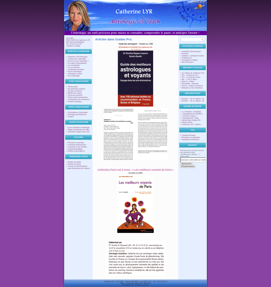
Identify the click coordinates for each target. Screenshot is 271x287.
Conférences (187, 58)
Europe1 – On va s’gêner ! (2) (193, 101)
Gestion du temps (74, 162)
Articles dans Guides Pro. (191, 120)
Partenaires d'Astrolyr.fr (190, 140)
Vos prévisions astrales (76, 89)
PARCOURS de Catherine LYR (78, 40)
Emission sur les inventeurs (192, 88)
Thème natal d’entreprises (78, 97)
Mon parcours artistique (75, 42)
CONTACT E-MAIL (73, 46)
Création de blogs (188, 135)
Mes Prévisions (187, 62)
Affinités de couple (75, 93)
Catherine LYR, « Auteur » (192, 124)
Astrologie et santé (75, 74)
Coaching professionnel (77, 145)
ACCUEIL (70, 38)
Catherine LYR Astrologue (78, 57)
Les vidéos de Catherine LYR (193, 73)
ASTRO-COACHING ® (76, 151)
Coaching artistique (75, 149)
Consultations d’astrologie (78, 112)
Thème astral (73, 87)
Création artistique (75, 102)
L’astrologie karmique (76, 69)
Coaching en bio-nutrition (77, 147)
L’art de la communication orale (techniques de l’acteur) (79, 167)
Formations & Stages (190, 60)
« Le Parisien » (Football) (191, 112)
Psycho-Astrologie (75, 72)
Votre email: (184, 156)
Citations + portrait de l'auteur (193, 56)
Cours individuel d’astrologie (79, 128)
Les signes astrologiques (77, 63)
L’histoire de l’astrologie (77, 59)
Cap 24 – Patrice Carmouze (192, 86)
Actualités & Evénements (191, 52)
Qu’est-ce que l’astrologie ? (78, 61)
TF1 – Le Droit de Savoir (191, 77)
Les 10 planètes (74, 65)
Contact (71, 117)
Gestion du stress (74, 164)
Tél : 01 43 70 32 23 (73, 44)
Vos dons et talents (75, 91)
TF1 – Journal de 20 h (190, 75)
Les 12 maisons (74, 67)
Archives (185, 54)
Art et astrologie (74, 76)
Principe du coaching (76, 143)
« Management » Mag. (190, 118)
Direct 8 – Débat (188, 81)
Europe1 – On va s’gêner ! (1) (193, 99)
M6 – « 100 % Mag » (189, 79)
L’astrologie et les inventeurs (78, 99)
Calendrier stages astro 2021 (79, 132)
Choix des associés (75, 95)
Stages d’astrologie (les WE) (78, 130)
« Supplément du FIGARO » (192, 114)
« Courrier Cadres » (189, 116)
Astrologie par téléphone (77, 115)
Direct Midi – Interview (190, 84)
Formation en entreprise (191, 137)
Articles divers (187, 122)
